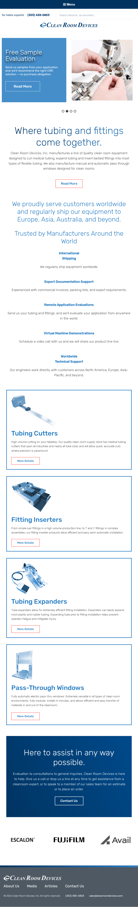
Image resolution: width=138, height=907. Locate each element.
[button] (63, 111)
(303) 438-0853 (38, 15)
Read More (69, 184)
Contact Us (69, 801)
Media (32, 886)
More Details (25, 461)
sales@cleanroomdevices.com (106, 895)
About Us (11, 886)
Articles (51, 886)
